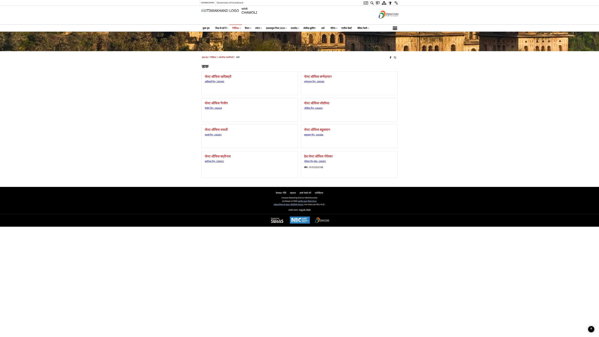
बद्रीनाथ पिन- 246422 (214, 161)
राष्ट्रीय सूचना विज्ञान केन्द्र (307, 201)
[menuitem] (365, 3)
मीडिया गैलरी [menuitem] (362, 28)
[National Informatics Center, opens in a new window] (299, 220)
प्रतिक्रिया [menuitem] (319, 193)
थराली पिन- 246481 (213, 135)
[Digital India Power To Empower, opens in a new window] (322, 220)
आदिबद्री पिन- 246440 (214, 81)
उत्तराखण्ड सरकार (207, 2)
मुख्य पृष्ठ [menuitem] (206, 28)
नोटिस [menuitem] (332, 28)
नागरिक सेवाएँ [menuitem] (346, 28)
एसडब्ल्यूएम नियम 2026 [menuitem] (275, 28)
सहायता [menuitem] (293, 193)
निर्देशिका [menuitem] (235, 28)
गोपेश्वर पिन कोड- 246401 (315, 161)
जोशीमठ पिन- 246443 (313, 108)
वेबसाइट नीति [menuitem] (281, 193)
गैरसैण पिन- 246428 (213, 108)
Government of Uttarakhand (230, 2)
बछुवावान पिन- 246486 (313, 135)
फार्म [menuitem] (322, 28)
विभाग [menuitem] (247, 28)
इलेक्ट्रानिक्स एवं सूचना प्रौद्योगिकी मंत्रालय (288, 204)
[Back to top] (591, 329)
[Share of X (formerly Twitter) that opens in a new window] (395, 57)
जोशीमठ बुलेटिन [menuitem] (309, 28)
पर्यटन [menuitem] (257, 28)
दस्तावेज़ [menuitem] (294, 28)
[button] (395, 28)
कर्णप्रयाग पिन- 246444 (314, 81)
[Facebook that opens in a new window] (390, 57)
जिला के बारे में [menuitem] (220, 28)
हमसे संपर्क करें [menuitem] (305, 193)
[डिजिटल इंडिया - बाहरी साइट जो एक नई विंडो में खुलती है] (384, 21)
